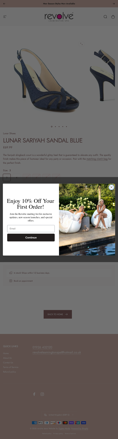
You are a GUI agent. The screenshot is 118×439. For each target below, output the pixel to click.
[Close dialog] (111, 187)
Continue (31, 237)
